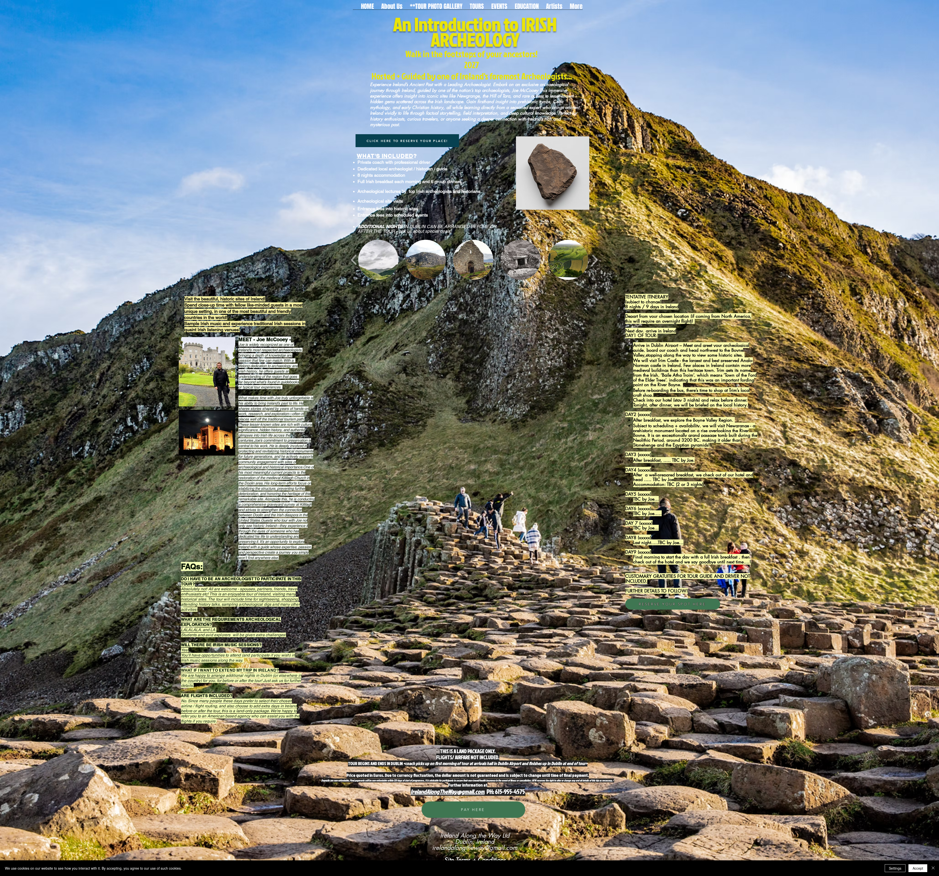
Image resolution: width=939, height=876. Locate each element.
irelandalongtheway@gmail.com (474, 848)
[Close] (933, 868)
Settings (895, 868)
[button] (477, 6)
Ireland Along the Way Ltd (474, 835)
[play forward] (594, 260)
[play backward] (353, 260)
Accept (918, 868)
